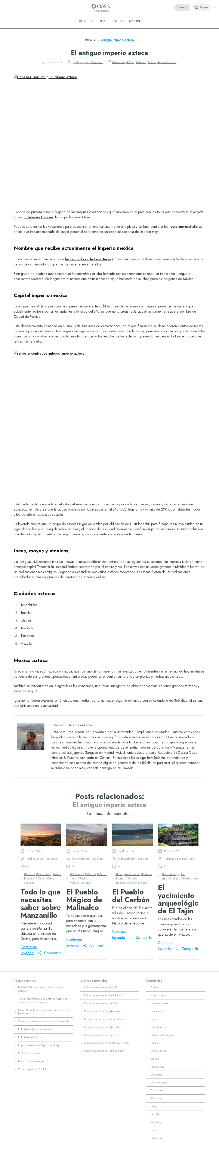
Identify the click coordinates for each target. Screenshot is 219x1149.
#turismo (86, 883)
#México (141, 62)
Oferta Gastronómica (162, 1035)
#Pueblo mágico (79, 880)
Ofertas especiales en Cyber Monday (104, 1027)
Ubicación (156, 1138)
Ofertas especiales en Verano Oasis (103, 1019)
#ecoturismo (132, 874)
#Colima (29, 874)
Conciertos (156, 1075)
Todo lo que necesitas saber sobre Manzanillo (43, 1021)
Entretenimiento (159, 1003)
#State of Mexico (136, 883)
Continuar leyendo (29, 950)
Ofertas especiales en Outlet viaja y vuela (106, 1043)
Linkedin (127, 768)
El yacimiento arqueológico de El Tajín (39, 1045)
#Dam (119, 874)
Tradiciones (157, 1090)
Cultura (155, 1043)
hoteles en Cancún (38, 217)
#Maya (130, 62)
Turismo (155, 987)
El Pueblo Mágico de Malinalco (35, 1029)
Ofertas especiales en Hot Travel (102, 1035)
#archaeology (170, 874)
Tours (154, 1019)
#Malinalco (77, 874)
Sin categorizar (159, 1051)
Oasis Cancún (158, 1027)
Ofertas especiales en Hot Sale (101, 1003)
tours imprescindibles (185, 226)
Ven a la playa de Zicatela (32, 1069)
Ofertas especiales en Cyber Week (103, 1011)
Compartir (52, 953)
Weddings (156, 1122)
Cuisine (155, 1059)
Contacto (182, 7)
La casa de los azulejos (31, 1061)
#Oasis (152, 62)
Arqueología (157, 1067)
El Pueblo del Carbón (30, 1037)
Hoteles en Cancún (126, 21)
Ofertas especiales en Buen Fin (101, 987)
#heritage (174, 878)
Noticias (155, 1130)
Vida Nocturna (159, 1083)
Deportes (155, 1114)
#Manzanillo (43, 874)
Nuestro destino (159, 995)
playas (154, 1106)
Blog (103, 21)
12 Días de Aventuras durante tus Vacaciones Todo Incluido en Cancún (43, 1000)
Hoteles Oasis (158, 1011)
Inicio (88, 40)
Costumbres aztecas (29, 1053)
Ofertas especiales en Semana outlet (104, 1051)
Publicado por (88, 62)
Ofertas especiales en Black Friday (103, 995)
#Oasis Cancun (166, 62)
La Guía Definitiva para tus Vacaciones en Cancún (41, 989)
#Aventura (118, 62)
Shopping (156, 1098)
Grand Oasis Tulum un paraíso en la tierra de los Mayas (43, 1012)
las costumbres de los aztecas (88, 259)
